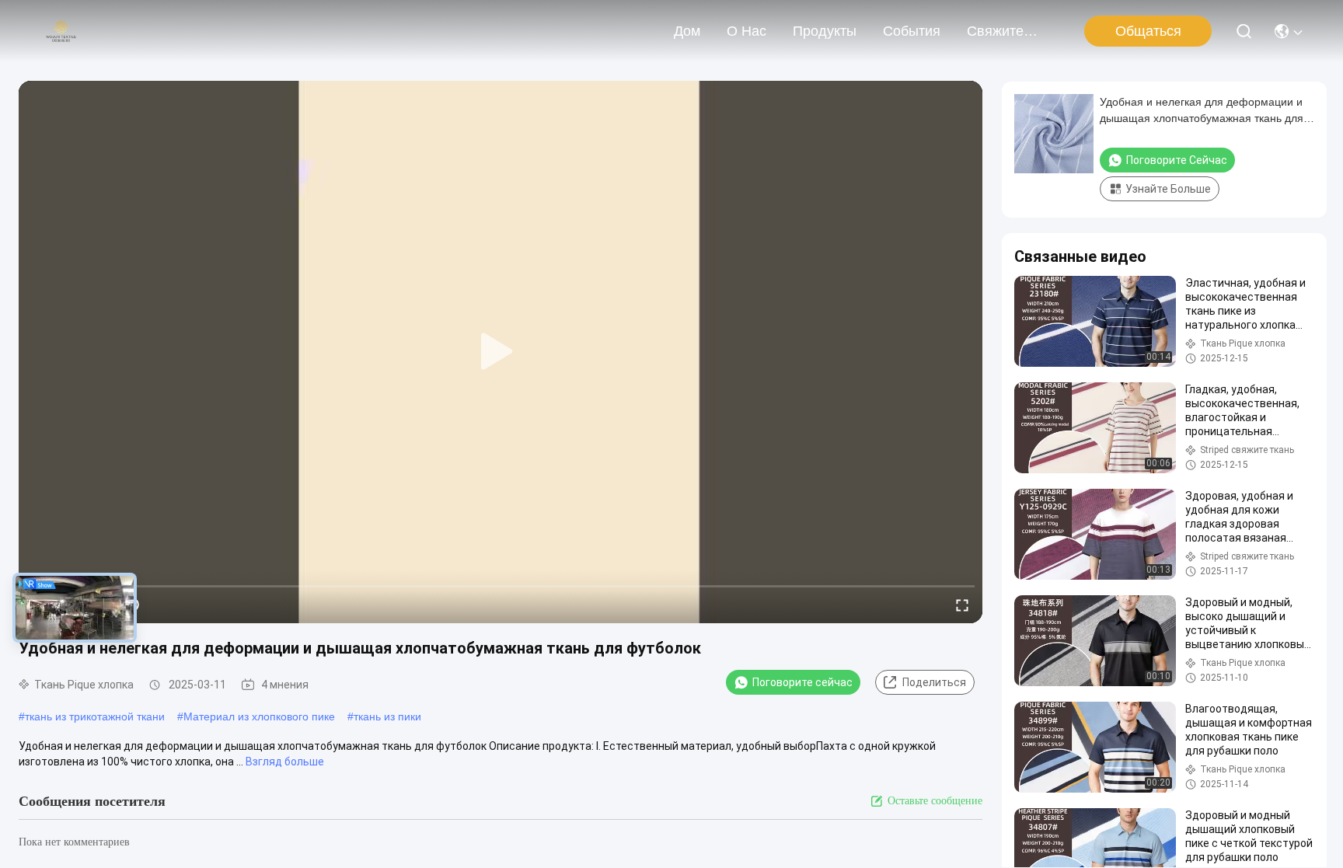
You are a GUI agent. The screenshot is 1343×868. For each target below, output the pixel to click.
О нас (746, 31)
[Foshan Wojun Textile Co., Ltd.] (61, 31)
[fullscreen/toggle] (962, 604)
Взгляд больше (285, 761)
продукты (824, 31)
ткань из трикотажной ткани (95, 716)
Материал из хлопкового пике (259, 716)
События (911, 31)
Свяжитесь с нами (1004, 31)
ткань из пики (387, 716)
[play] (500, 352)
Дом (687, 31)
